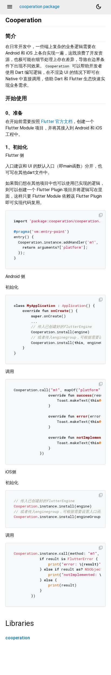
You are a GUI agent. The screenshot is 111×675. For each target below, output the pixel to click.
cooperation (17, 637)
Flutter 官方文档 (56, 121)
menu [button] (9, 6)
